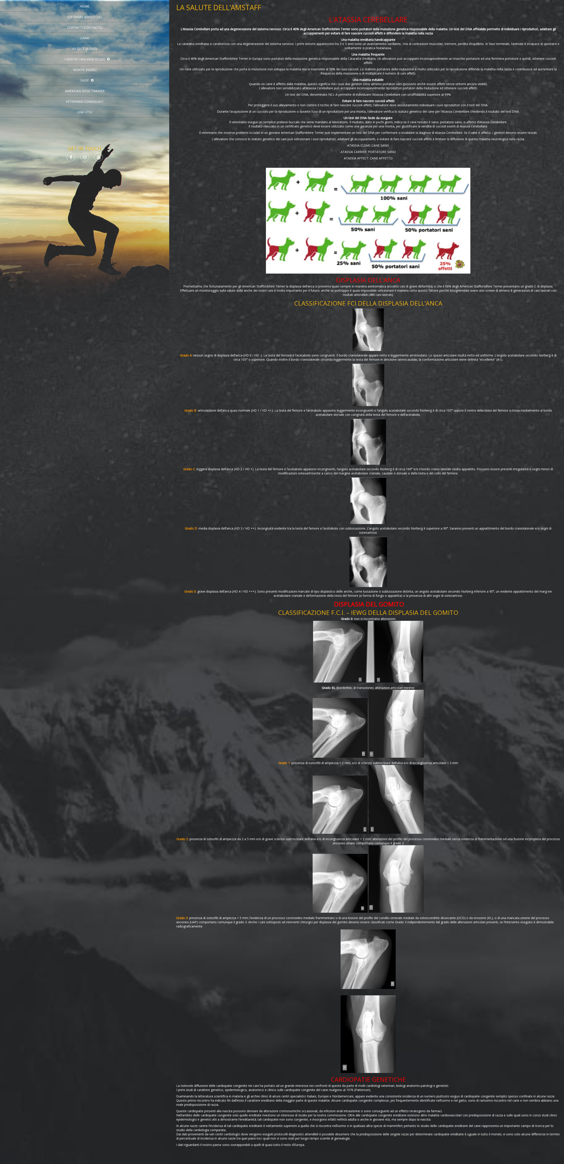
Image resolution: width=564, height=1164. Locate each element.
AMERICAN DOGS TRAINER (84, 91)
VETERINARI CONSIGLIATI (84, 101)
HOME (84, 6)
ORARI (84, 38)
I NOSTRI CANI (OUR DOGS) (84, 59)
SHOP (84, 80)
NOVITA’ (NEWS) (84, 70)
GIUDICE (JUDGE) (84, 49)
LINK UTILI (85, 112)
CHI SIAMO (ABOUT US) (84, 17)
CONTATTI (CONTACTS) (84, 27)
